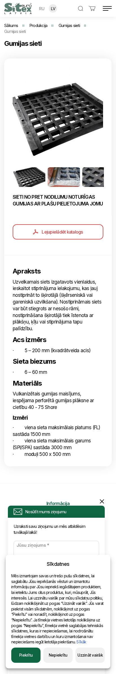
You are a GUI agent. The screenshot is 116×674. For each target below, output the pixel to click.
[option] (58, 114)
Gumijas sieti (69, 25)
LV (53, 8)
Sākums (11, 25)
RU (41, 8)
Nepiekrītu (58, 655)
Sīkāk (81, 641)
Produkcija (38, 25)
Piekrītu (26, 655)
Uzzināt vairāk (90, 655)
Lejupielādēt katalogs (62, 232)
